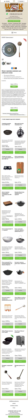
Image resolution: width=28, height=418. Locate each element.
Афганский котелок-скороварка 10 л (19, 124)
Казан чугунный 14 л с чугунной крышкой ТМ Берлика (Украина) (7, 263)
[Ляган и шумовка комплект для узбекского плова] (12, 49)
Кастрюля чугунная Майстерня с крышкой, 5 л (20, 263)
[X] (16, 68)
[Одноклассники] (14, 68)
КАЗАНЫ (3, 37)
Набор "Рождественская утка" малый (7, 331)
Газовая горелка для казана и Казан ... (17, 114)
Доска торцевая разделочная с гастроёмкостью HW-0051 (7, 193)
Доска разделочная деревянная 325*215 (19, 157)
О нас (14, 407)
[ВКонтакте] (12, 68)
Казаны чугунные (9, 37)
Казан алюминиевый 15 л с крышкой (7, 229)
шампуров (15, 94)
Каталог (8, 1)
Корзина (21, 1)
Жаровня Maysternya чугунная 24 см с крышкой (19, 193)
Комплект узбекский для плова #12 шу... (11, 113)
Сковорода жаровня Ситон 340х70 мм (6, 124)
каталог (14, 403)
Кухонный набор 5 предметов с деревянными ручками (7, 299)
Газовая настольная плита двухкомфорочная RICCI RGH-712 (7, 157)
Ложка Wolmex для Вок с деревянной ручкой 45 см (20, 299)
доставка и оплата (14, 405)
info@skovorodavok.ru (14, 401)
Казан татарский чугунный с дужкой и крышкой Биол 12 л (19, 230)
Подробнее (8, 149)
